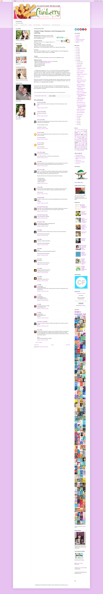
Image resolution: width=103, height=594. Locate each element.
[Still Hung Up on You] (84, 469)
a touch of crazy (78, 129)
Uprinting (38, 76)
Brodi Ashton (39, 119)
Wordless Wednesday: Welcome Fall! (81, 99)
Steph (38, 239)
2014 (77, 52)
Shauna (38, 187)
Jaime (38, 268)
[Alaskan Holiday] (76, 368)
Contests (77, 134)
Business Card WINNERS (82, 92)
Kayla (38, 161)
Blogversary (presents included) (83, 239)
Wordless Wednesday (81, 109)
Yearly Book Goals (56, 24)
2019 (77, 47)
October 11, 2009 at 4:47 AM (42, 235)
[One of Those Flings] (79, 460)
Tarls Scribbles (37, 24)
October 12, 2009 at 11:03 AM (42, 300)
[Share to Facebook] (53, 96)
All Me (30, 24)
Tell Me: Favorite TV (80, 91)
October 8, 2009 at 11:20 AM (42, 128)
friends (80, 137)
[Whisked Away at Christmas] (79, 506)
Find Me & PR (24, 24)
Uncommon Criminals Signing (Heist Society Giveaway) (84, 227)
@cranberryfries (47, 62)
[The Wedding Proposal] (79, 423)
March (78, 124)
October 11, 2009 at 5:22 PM (42, 272)
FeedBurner (83, 305)
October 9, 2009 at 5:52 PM (42, 211)
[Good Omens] (82, 406)
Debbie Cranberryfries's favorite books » (80, 527)
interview (78, 139)
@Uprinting (50, 61)
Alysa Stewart (40, 152)
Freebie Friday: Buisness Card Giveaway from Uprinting (81, 106)
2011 (77, 57)
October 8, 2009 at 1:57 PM (42, 157)
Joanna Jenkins (40, 102)
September (79, 114)
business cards (48, 70)
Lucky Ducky (79, 78)
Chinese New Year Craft (84, 232)
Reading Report (78, 145)
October (78, 65)
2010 (77, 58)
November (79, 63)
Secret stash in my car (81, 102)
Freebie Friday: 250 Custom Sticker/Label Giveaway (81, 95)
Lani (38, 284)
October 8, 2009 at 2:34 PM (42, 183)
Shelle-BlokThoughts (41, 206)
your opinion (79, 150)
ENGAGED (79, 66)
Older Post (68, 344)
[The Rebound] (79, 469)
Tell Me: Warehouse (80, 110)
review (85, 145)
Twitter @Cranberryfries (80, 39)
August (78, 116)
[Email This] (49, 96)
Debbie (85, 134)
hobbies (80, 138)
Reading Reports (46, 24)
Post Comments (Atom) (43, 346)
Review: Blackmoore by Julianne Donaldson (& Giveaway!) (84, 220)
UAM (80, 147)
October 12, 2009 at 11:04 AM (42, 308)
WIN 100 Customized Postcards (81, 86)
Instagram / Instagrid (79, 40)
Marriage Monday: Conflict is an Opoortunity (83, 254)
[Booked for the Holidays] (76, 414)
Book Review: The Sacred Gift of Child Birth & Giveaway (84, 247)
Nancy (38, 329)
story (78, 146)
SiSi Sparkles (39, 221)
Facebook (77, 36)
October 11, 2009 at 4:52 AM (42, 244)
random (83, 143)
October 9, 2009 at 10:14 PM (42, 226)
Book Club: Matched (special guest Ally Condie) (84, 213)
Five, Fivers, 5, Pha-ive (81, 104)
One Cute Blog (81, 567)
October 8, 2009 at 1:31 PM (42, 148)
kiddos (82, 139)
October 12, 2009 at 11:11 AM (42, 326)
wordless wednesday (80, 148)
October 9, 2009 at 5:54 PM (42, 218)
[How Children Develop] (76, 486)
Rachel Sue (39, 132)
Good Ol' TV (78, 163)
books (85, 131)
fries (85, 137)
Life (86, 139)
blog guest (77, 131)
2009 (77, 60)
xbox (75, 150)
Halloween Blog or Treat (81, 80)
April (78, 122)
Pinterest (77, 38)
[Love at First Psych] (79, 481)
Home (52, 344)
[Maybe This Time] (82, 431)
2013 (77, 53)
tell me (85, 146)
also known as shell (41, 321)
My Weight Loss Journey (80, 156)
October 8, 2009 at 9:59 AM (42, 107)
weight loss (85, 147)
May (78, 121)
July (78, 117)
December (79, 61)
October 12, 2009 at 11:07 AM (42, 317)
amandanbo (39, 197)
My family (85, 142)
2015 (77, 50)
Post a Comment (39, 342)
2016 (77, 49)
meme (79, 142)
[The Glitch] (79, 431)
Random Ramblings (80, 70)
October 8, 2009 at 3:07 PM (42, 193)
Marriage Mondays (79, 155)
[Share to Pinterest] (55, 96)
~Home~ (16, 24)
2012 (77, 55)
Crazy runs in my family (80, 161)
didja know (79, 135)
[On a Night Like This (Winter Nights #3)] (82, 469)
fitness (76, 137)
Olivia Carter (39, 169)
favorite (83, 135)
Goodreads (78, 35)
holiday (85, 138)
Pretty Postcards (80, 72)
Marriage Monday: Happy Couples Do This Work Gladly (83, 261)
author (84, 129)
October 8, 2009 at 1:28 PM (42, 139)
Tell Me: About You (80, 76)
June (78, 119)
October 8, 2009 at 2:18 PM (42, 165)
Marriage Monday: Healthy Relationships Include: (84, 268)
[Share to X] (52, 96)
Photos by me (78, 160)
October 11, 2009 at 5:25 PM (42, 280)
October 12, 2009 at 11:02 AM (42, 291)
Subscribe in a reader (81, 293)
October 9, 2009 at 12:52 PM (42, 203)
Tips (77, 147)
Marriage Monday (81, 141)
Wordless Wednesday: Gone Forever (81, 89)
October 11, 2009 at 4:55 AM (42, 255)
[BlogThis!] (51, 96)
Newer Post (36, 344)
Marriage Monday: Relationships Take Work (84, 206)
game (75, 138)
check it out (82, 133)
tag (81, 146)
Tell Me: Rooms (80, 100)
